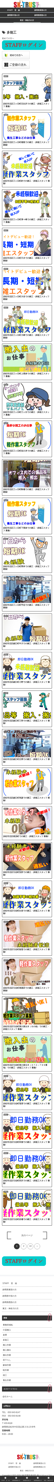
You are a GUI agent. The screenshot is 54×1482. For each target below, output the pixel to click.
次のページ (27, 1235)
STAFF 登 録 (10, 1283)
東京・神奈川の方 (11, 1308)
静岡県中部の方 (10, 1296)
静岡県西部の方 (10, 1302)
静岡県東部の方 (10, 1290)
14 (30, 1246)
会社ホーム (8, 1396)
